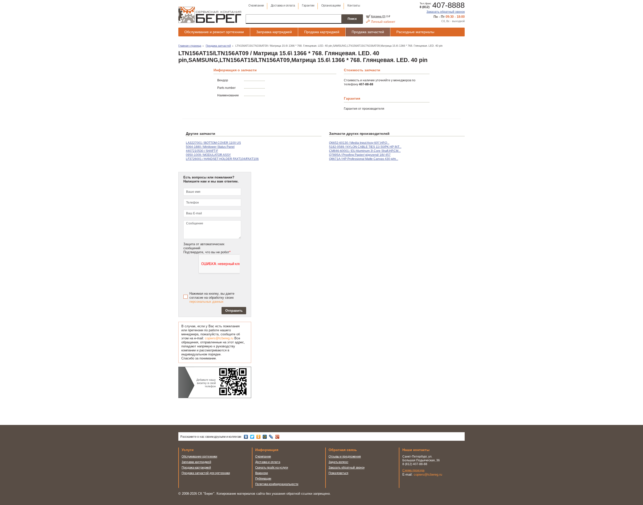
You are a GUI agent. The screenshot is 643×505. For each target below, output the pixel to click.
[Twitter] (253, 437)
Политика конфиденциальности (276, 484)
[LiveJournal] (272, 437)
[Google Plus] (278, 437)
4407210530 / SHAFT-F (202, 151)
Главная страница (189, 45)
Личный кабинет (383, 22)
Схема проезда (413, 470)
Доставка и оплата (283, 5)
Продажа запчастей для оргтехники (206, 473)
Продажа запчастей (368, 32)
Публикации (263, 478)
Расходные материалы (415, 32)
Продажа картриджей (321, 32)
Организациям (331, 5)
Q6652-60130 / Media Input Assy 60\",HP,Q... (359, 143)
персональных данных (206, 301)
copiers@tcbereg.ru (219, 338)
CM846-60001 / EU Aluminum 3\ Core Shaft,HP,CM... (365, 151)
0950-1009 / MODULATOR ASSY (208, 155)
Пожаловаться (338, 473)
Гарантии (308, 5)
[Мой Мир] (265, 437)
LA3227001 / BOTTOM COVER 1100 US (213, 143)
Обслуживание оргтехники (199, 456)
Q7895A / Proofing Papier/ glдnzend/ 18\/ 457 (360, 155)
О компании (256, 5)
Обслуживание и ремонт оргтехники (214, 32)
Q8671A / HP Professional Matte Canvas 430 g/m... (363, 159)
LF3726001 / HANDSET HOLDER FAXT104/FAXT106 (222, 159)
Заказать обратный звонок (445, 12)
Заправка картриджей (274, 32)
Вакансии (261, 473)
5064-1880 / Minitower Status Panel (210, 147)
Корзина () (378, 16)
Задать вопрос (338, 462)
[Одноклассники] (259, 437)
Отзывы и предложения (345, 456)
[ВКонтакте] (246, 437)
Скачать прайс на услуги (271, 467)
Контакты (353, 5)
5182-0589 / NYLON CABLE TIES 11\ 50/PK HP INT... (365, 147)
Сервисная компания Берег (209, 15)
